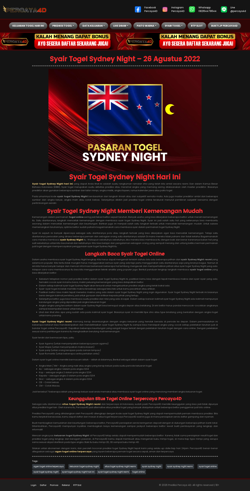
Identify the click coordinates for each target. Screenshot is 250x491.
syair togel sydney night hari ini (78, 471)
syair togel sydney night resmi (113, 471)
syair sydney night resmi (180, 466)
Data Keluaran (92, 25)
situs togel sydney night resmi (120, 466)
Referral (66, 485)
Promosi (54, 485)
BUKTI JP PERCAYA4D (224, 25)
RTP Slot (197, 25)
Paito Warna (145, 25)
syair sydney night (151, 466)
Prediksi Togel (62, 25)
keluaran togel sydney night (84, 466)
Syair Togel (173, 25)
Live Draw (119, 25)
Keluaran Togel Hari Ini (28, 25)
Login (33, 485)
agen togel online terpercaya (49, 466)
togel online (138, 471)
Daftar (43, 485)
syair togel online (207, 466)
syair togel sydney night (46, 471)
